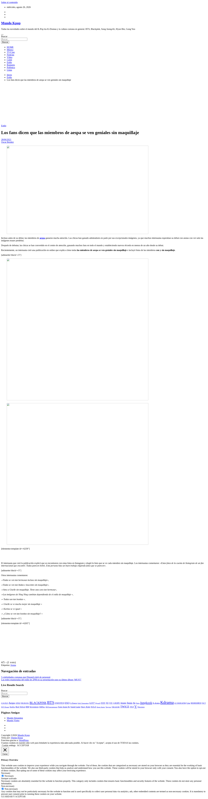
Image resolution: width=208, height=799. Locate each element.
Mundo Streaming (15, 718)
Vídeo (9, 57)
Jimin (129, 703)
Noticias (10, 55)
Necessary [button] (5, 773)
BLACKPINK (38, 702)
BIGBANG (25, 703)
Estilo (9, 62)
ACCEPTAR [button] (23, 745)
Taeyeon (108, 707)
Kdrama (167, 702)
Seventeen (34, 707)
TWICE (124, 706)
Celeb (9, 60)
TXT (132, 707)
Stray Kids (85, 707)
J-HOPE (116, 703)
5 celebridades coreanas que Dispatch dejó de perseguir (25, 677)
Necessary (9, 776)
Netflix (12, 707)
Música (10, 49)
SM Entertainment (51, 707)
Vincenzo (141, 707)
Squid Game (75, 707)
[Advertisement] (104, 103)
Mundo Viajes (13, 720)
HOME (10, 47)
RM (27, 707)
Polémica (11, 67)
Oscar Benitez (7, 142)
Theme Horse (17, 738)
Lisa (188, 703)
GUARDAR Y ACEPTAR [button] (13, 796)
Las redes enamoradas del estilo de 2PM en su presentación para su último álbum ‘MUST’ (41, 679)
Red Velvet (20, 707)
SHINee (42, 707)
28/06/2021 (6, 139)
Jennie (123, 703)
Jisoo (138, 703)
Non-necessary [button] (7, 786)
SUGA (93, 707)
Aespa (13, 665)
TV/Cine (11, 52)
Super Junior (101, 707)
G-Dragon (73, 703)
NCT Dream (5, 707)
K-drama (156, 703)
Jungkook (146, 702)
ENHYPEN (59, 703)
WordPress (24, 740)
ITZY (103, 703)
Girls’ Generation (83, 703)
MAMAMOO (196, 703)
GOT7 (92, 703)
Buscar (4, 36)
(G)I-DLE (4, 703)
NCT (204, 703)
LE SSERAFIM (180, 703)
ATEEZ (18, 703)
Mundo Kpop (11, 23)
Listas (9, 70)
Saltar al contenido (9, 2)
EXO (67, 703)
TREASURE (116, 707)
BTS (50, 702)
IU (107, 703)
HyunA (97, 703)
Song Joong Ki (64, 707)
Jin (134, 703)
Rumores (11, 65)
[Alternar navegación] (2, 34)
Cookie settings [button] (9, 745)
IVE (111, 703)
